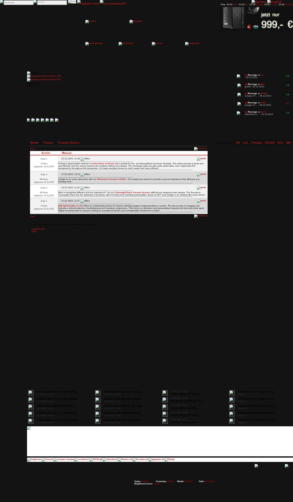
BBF (263, 84)
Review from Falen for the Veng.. (123, 405)
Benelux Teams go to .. (184, 422)
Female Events (69, 142)
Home (34, 142)
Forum (48, 142)
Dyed (263, 112)
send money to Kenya (102, 163)
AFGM (264, 93)
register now (38, 229)
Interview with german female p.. (123, 391)
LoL (246, 142)
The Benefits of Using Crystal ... (257, 391)
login (34, 231)
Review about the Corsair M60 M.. (57, 391)
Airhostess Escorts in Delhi (111, 179)
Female (256, 142)
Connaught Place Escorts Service (133, 192)
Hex (263, 75)
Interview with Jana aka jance (122, 420)
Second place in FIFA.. (184, 408)
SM (288, 142)
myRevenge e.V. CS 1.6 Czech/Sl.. (57, 413)
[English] (274, 1)
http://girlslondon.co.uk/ (70, 206)
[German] (259, 1)
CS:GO (270, 142)
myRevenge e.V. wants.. (185, 393)
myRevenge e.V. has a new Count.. (58, 420)
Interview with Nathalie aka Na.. (123, 413)
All (238, 142)
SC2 (280, 142)
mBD (263, 102)
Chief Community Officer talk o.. (56, 405)
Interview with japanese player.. (123, 398)
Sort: (32, 149)
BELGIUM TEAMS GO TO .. (187, 401)
